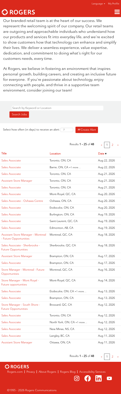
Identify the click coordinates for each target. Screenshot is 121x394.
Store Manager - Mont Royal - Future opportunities (20, 282)
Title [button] (4, 153)
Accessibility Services (92, 371)
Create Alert (88, 129)
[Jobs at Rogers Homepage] (17, 366)
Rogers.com (15, 371)
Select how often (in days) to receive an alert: (31, 129)
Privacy (30, 371)
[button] (80, 12)
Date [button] (101, 153)
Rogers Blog (67, 371)
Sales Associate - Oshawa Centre (22, 201)
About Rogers (47, 371)
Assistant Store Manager (16, 180)
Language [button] (98, 3)
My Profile (113, 3)
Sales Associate (11, 160)
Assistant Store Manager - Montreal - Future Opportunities (23, 236)
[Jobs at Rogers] (18, 12)
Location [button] (55, 153)
